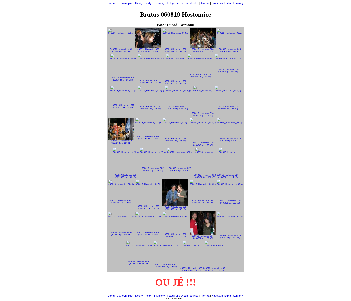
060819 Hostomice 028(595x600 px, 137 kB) (175, 208)
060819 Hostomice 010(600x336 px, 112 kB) (228, 70)
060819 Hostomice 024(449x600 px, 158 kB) (205, 176)
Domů (111, 3)
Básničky (159, 3)
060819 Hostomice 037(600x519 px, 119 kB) (166, 265)
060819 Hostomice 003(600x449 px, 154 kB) (175, 50)
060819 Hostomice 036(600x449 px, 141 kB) (139, 262)
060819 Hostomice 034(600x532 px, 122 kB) (203, 237)
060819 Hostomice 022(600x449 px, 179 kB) (153, 169)
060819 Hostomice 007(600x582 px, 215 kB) (150, 81)
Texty (148, 3)
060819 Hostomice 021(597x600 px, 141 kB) (125, 176)
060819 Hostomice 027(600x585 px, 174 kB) (148, 207)
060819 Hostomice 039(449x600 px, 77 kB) (214, 269)
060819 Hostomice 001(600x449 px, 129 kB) (121, 50)
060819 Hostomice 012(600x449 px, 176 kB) (150, 107)
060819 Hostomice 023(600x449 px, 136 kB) (180, 169)
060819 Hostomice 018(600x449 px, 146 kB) (175, 139)
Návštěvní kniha (221, 3)
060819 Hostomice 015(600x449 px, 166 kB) (228, 107)
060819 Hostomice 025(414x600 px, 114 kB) (228, 176)
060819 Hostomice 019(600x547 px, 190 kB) (203, 144)
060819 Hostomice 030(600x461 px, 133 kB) (230, 202)
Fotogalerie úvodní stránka (182, 3)
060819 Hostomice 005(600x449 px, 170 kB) (230, 50)
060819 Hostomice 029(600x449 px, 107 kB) (202, 201)
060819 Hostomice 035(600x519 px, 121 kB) (230, 236)
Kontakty (238, 3)
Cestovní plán (125, 3)
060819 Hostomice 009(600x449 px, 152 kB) (200, 75)
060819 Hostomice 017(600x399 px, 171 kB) (148, 137)
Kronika (204, 3)
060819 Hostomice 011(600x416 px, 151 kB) (123, 106)
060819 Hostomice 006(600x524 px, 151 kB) (123, 79)
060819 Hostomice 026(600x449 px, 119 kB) (121, 201)
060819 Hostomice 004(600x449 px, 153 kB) (203, 50)
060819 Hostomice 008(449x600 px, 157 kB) (175, 82)
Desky (139, 3)
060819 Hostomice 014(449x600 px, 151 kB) (203, 114)
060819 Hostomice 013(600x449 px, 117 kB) (178, 107)
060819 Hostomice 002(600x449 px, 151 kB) (148, 50)
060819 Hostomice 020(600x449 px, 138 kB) (230, 139)
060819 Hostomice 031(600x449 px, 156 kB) (121, 233)
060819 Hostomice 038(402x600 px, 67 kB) (191, 269)
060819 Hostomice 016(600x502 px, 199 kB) (121, 142)
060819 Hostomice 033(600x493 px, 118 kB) (175, 235)
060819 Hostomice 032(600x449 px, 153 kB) (148, 233)
